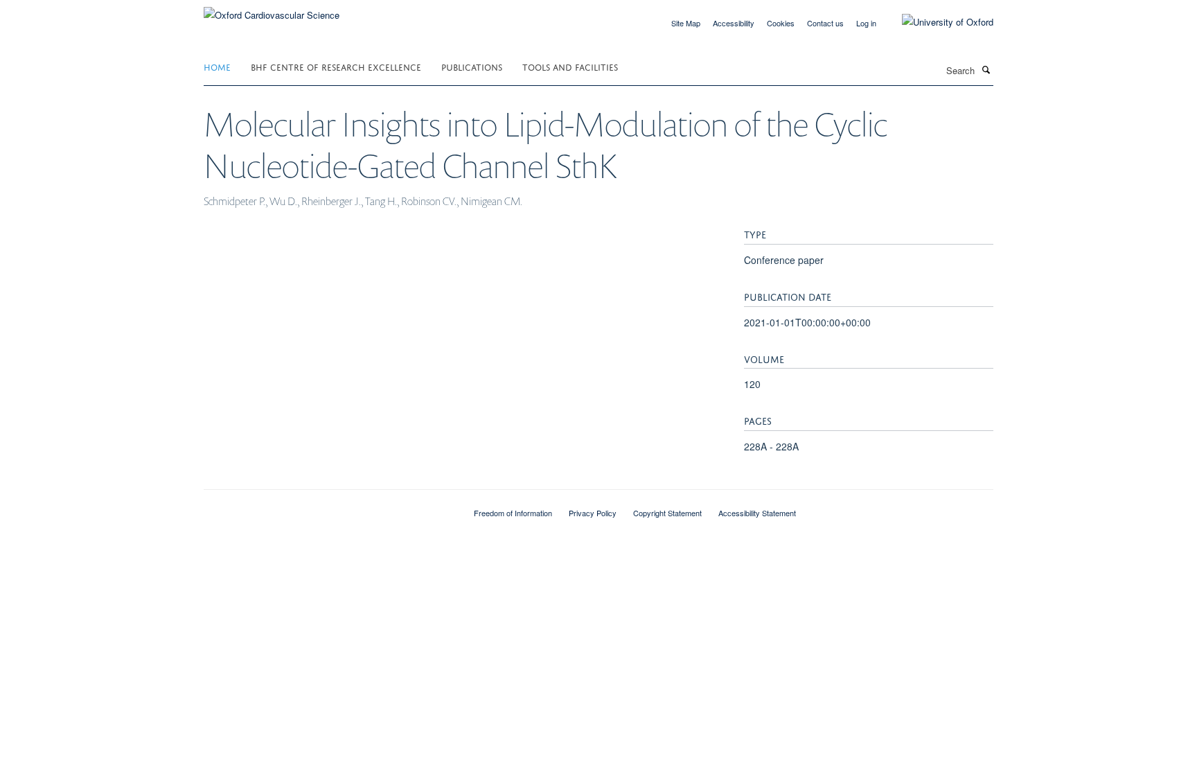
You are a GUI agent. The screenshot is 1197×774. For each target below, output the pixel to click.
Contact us (825, 22)
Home (217, 66)
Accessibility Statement (757, 512)
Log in (866, 22)
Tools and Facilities (570, 66)
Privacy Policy (593, 512)
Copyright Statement (667, 512)
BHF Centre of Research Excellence (336, 66)
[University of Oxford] (937, 22)
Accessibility (733, 22)
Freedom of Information (513, 512)
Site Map (685, 22)
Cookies (781, 22)
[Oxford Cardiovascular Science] (271, 10)
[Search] (985, 69)
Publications (471, 66)
